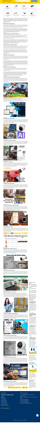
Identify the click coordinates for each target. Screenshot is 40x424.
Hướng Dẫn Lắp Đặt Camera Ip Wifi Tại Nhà (32, 314)
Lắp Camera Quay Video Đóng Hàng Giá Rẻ (11, 205)
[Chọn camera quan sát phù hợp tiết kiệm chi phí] (36, 10)
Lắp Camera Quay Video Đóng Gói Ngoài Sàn (11, 77)
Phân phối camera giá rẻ (7, 394)
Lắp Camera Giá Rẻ (33, 290)
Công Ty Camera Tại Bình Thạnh (32, 326)
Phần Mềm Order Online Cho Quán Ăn (10, 248)
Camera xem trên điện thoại (5, 405)
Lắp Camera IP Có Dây (32, 296)
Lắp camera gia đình (4, 401)
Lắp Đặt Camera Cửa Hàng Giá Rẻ (32, 302)
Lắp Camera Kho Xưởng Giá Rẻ (8, 54)
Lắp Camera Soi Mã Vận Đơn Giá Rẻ (9, 357)
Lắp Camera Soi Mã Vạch (8, 161)
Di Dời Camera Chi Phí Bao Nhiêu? (32, 338)
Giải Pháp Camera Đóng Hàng (8, 183)
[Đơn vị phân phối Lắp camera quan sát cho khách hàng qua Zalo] (37, 415)
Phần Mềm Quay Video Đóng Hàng (9, 140)
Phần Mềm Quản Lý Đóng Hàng (9, 118)
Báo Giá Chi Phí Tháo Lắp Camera (9, 67)
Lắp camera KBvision (33, 285)
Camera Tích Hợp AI (32, 295)
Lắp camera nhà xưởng (4, 404)
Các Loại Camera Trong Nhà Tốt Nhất (10, 44)
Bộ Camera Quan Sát (33, 284)
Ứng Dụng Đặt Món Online (8, 226)
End (26, 387)
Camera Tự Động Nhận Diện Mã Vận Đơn (10, 313)
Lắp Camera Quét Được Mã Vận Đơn (10, 335)
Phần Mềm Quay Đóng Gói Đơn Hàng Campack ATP (12, 98)
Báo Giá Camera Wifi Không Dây (9, 23)
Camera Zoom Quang (32, 294)
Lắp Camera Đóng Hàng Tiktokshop (9, 381)
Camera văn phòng (3, 400)
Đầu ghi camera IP (32, 298)
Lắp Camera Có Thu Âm (33, 291)
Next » (23, 387)
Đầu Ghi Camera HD (32, 297)
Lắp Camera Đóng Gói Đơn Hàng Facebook (11, 33)
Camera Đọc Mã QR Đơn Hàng (8, 270)
